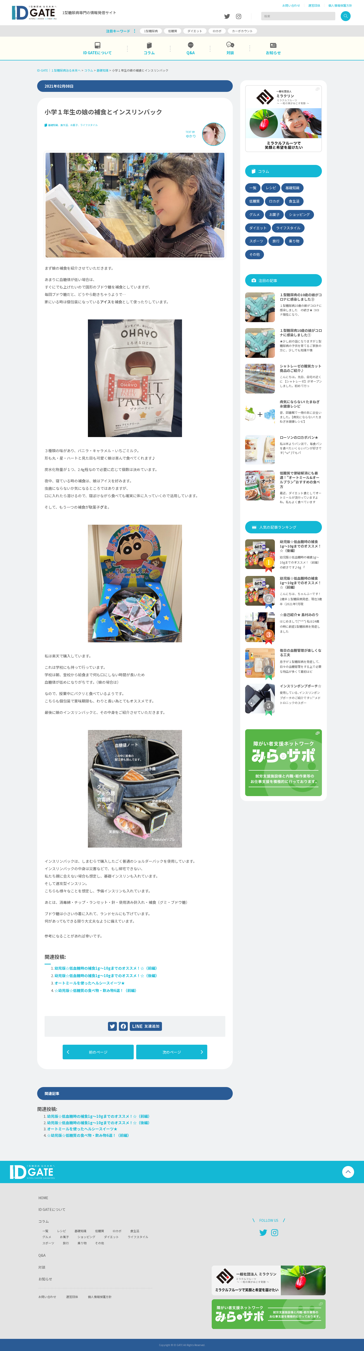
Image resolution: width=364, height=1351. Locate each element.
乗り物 (294, 240)
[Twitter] (112, 1026)
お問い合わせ (291, 5)
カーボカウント (242, 31)
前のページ (98, 1052)
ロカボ (217, 31)
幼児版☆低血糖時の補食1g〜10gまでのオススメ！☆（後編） (106, 975)
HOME (43, 1197)
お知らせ (45, 1278)
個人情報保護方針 (340, 5)
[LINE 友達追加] (146, 1026)
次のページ (171, 1052)
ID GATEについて (52, 1209)
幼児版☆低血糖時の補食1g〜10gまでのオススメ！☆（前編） (106, 968)
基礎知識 (53, 125)
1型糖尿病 (151, 31)
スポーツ (256, 240)
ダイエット (194, 31)
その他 (254, 254)
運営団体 (314, 5)
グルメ (254, 214)
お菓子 (74, 125)
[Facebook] (123, 1026)
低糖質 (172, 31)
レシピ (271, 187)
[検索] (345, 16)
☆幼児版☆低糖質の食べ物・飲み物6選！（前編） (96, 990)
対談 (41, 1267)
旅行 (276, 240)
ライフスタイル (89, 125)
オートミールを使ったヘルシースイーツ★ (89, 983)
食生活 (64, 125)
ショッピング (299, 214)
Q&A (42, 1255)
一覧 (252, 187)
